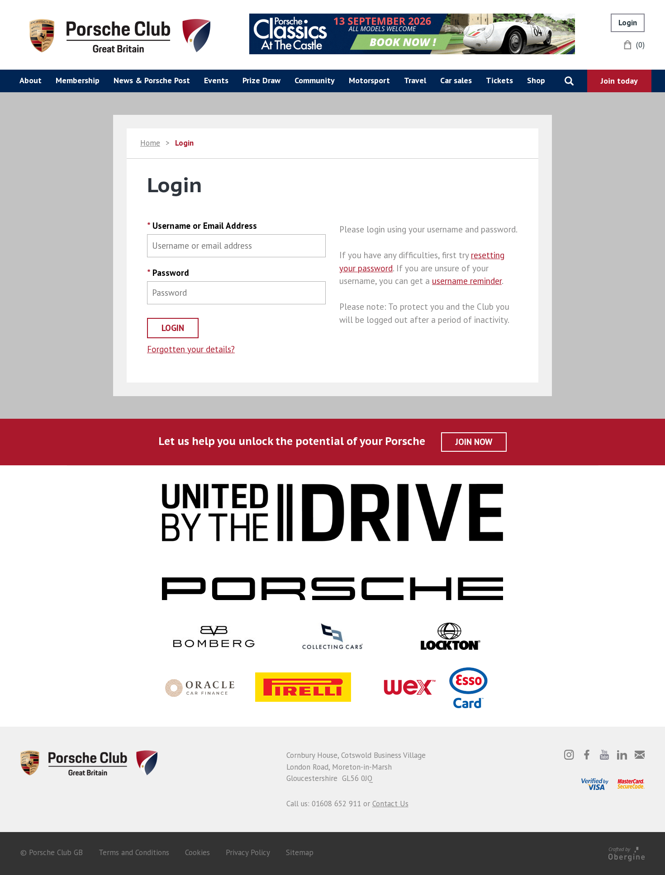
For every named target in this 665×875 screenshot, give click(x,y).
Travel (415, 80)
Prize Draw (261, 80)
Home (150, 143)
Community (314, 80)
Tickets (499, 80)
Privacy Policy (248, 852)
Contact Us (390, 804)
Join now (474, 441)
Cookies (197, 852)
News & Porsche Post (152, 80)
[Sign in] (628, 23)
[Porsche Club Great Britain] (119, 34)
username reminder (467, 280)
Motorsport (369, 80)
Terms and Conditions (134, 852)
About (30, 80)
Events (216, 80)
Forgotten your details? (191, 349)
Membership (78, 80)
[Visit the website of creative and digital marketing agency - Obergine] (626, 852)
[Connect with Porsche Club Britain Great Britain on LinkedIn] (622, 755)
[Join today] (619, 81)
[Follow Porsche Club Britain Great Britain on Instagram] (569, 755)
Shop (536, 80)
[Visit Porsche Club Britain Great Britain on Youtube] (604, 755)
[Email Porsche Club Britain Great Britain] (640, 755)
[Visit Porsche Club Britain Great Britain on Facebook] (587, 755)
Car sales (456, 80)
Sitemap (300, 852)
